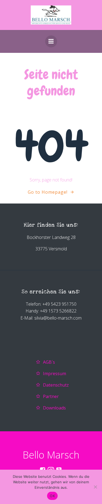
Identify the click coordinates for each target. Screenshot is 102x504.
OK (52, 496)
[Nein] (95, 487)
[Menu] (51, 41)
